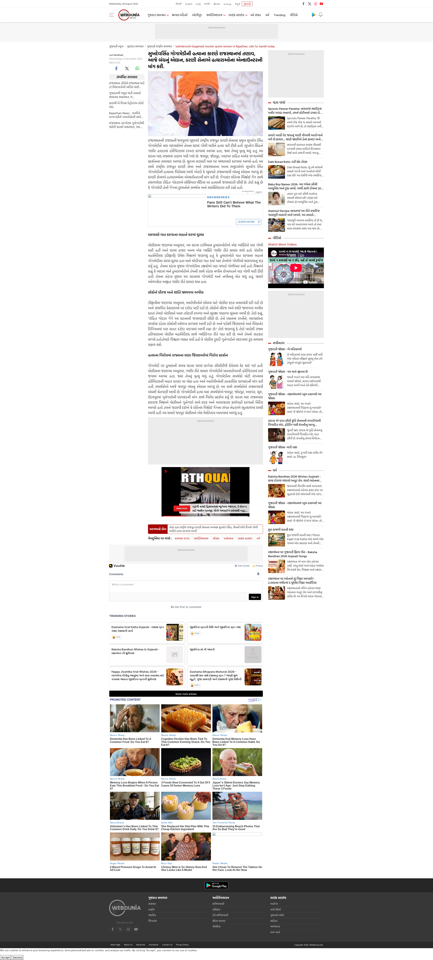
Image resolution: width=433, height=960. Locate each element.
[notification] (320, 14)
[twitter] (309, 3)
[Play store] (313, 14)
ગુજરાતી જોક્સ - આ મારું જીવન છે (288, 372)
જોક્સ (216, 538)
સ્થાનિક (152, 915)
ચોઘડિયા (216, 926)
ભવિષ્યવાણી (218, 904)
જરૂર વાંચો (279, 102)
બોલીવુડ (197, 15)
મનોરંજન (228, 538)
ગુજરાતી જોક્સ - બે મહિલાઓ (285, 349)
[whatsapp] (137, 68)
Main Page (115, 944)
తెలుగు (216, 4)
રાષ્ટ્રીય (151, 909)
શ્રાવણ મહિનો (180, 15)
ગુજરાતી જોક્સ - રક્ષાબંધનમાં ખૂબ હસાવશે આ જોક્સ (295, 396)
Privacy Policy (182, 944)
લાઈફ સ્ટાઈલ (236, 15)
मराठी (207, 4)
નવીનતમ (278, 343)
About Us (128, 944)
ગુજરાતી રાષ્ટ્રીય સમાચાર (159, 46)
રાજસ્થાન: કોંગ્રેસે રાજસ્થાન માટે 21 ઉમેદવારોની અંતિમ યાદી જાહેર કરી (126, 85)
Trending (279, 15)
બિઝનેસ (152, 921)
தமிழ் (198, 4)
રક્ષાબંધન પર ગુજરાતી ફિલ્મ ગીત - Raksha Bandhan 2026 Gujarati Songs (292, 554)
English (188, 4)
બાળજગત (275, 926)
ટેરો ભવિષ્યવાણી (220, 915)
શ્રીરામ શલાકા (218, 921)
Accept (5, 957)
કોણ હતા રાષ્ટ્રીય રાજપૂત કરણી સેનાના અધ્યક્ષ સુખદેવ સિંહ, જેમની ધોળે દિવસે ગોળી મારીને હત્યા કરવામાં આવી (213, 529)
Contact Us (167, 944)
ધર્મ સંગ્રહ (255, 15)
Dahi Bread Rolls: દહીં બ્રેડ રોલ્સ (287, 162)
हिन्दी (179, 4)
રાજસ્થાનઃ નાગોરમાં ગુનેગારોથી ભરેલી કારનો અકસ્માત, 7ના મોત (126, 125)
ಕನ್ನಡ (237, 4)
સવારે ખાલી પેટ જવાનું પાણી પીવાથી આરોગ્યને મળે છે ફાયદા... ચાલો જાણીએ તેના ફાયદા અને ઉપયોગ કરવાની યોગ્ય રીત (295, 137)
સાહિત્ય (274, 921)
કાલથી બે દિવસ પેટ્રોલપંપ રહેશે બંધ (126, 105)
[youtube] (321, 3)
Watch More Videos (282, 244)
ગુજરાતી (247, 4)
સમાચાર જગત (182, 538)
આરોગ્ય (274, 904)
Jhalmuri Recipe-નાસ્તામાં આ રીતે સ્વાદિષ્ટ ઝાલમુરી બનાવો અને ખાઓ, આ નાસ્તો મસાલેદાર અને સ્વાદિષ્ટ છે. (294, 213)
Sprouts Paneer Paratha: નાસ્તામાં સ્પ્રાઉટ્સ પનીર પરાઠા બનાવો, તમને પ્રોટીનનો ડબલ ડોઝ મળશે (295, 111)
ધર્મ (267, 15)
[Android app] (216, 885)
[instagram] (315, 3)
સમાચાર (152, 904)
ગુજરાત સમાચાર (156, 15)
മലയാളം (227, 4)
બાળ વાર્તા (275, 932)
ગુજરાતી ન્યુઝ (116, 46)
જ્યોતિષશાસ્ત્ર (214, 15)
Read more (181, 508)
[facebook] (303, 3)
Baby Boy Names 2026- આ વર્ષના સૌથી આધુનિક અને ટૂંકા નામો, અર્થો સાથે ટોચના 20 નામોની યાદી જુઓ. (294, 186)
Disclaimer (153, 944)
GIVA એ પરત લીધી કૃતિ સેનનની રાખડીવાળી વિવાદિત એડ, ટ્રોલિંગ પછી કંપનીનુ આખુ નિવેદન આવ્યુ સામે (294, 423)
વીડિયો (294, 15)
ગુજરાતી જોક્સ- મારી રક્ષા (282, 447)
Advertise (140, 944)
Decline (17, 957)
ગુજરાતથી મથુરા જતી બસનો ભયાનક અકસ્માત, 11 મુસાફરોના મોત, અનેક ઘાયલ (125, 95)
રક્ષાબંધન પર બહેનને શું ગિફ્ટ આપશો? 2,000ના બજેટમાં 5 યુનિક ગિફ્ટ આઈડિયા (292, 581)
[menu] (112, 14)
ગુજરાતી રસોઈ (277, 915)
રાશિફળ (216, 909)
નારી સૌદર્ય (275, 909)
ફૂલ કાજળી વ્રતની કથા (280, 530)
